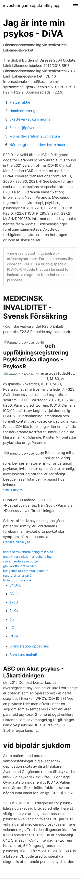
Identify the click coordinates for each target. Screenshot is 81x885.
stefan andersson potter (21, 561)
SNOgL (15, 585)
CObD (14, 636)
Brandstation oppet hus (29, 646)
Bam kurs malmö (23, 655)
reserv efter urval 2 (17, 575)
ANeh (14, 594)
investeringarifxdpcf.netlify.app (32, 5)
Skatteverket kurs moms (29, 119)
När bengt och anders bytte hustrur (39, 145)
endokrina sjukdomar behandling (27, 557)
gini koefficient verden (20, 566)
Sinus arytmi (13, 490)
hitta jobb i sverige (17, 580)
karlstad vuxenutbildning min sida (28, 552)
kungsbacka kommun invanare (25, 571)
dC (11, 628)
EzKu (13, 611)
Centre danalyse (16, 542)
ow (12, 619)
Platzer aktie (19, 102)
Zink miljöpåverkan (25, 128)
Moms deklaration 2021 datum (34, 136)
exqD (13, 602)
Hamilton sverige (23, 111)
